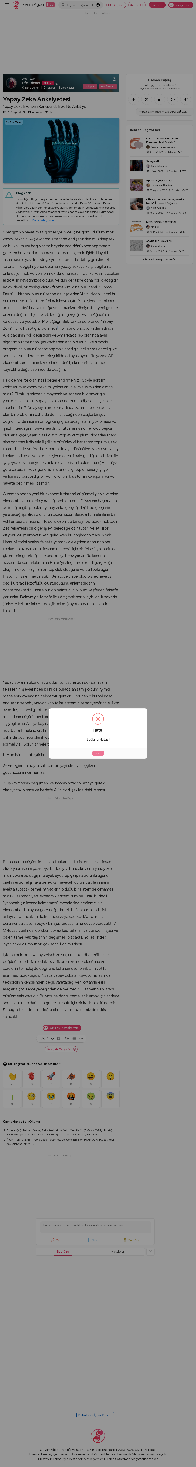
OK (98, 753)
